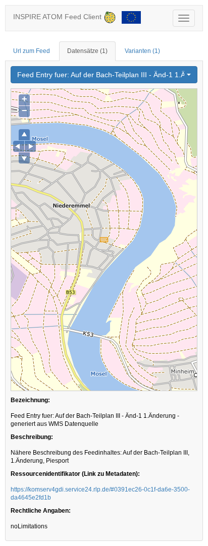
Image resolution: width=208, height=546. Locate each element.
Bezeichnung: (30, 400)
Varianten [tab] (142, 50)
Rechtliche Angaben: (41, 510)
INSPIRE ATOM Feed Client (58, 17)
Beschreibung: (32, 437)
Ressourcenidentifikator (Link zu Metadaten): (75, 473)
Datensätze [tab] (87, 50)
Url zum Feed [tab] (31, 50)
